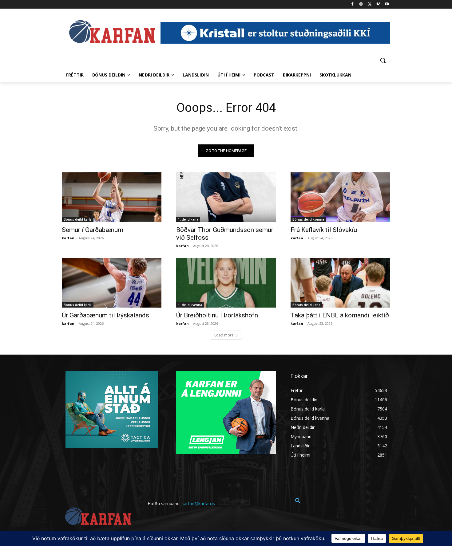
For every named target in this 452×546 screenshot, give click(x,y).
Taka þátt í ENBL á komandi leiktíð (340, 315)
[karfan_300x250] (111, 409)
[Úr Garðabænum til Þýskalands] (111, 283)
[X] (369, 4)
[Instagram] (361, 4)
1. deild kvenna (190, 305)
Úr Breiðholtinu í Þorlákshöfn (217, 315)
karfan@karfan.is (198, 503)
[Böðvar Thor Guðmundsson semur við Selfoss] (226, 197)
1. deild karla (188, 219)
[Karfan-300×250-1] (226, 412)
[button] (382, 60)
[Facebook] (352, 4)
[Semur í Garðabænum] (111, 197)
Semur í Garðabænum (92, 230)
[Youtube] (386, 4)
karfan (68, 238)
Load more (224, 335)
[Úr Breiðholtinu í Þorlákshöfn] (226, 283)
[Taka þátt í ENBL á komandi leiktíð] (340, 283)
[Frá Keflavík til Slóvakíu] (340, 197)
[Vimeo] (378, 4)
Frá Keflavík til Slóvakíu (324, 230)
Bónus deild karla (78, 219)
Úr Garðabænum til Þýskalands (105, 315)
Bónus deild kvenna (308, 219)
